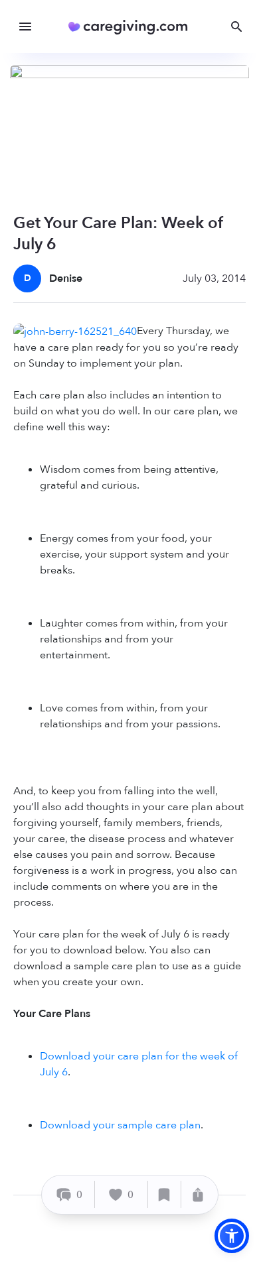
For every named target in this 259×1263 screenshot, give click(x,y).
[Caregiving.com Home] (132, 26)
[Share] (198, 1194)
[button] (232, 1236)
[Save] (164, 1194)
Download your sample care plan (120, 1125)
